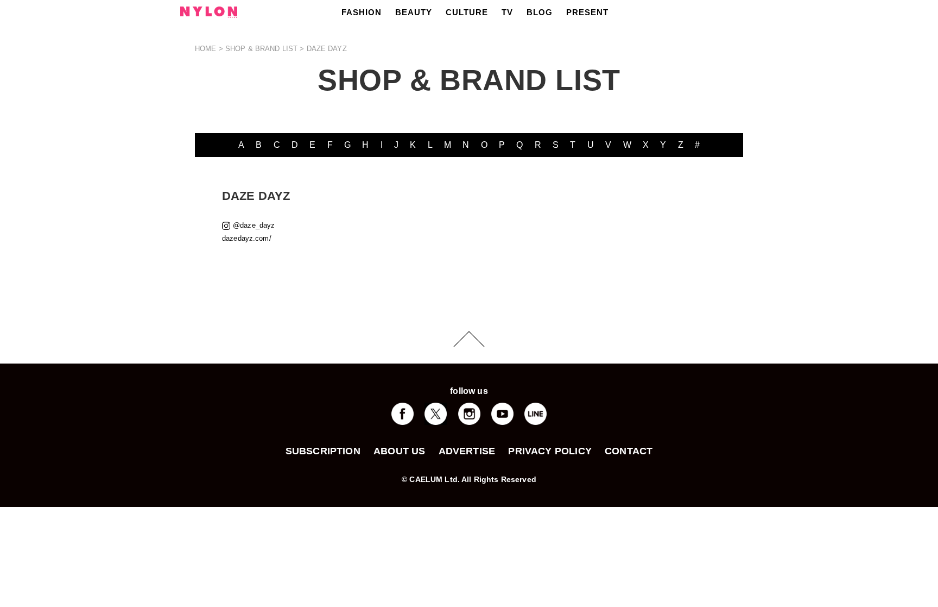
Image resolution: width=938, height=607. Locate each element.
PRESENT (587, 12)
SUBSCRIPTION (323, 451)
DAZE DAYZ (327, 49)
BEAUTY (413, 12)
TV (507, 12)
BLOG (540, 12)
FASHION (361, 12)
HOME (206, 49)
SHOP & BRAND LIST (261, 49)
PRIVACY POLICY (550, 451)
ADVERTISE (467, 451)
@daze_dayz (254, 225)
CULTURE (467, 12)
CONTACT (628, 451)
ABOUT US (399, 451)
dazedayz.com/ (246, 238)
